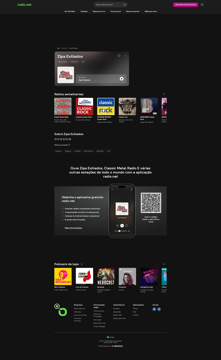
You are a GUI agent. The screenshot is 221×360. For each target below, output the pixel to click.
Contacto (116, 308)
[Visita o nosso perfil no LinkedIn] (154, 309)
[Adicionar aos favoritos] (119, 56)
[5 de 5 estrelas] (66, 139)
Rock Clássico (63, 62)
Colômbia (78, 151)
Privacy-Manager (100, 326)
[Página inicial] (58, 48)
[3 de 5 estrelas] (61, 139)
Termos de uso (99, 311)
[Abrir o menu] (202, 4)
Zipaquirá (68, 151)
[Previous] (157, 93)
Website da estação (61, 145)
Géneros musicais (132, 11)
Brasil (112, 337)
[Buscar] (124, 4)
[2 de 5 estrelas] (58, 139)
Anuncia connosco (80, 315)
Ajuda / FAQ (117, 315)
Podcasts (84, 11)
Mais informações (73, 228)
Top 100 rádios (69, 11)
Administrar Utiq (99, 323)
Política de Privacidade (98, 315)
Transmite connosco (77, 320)
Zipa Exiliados (84, 80)
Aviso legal (97, 320)
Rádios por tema (151, 11)
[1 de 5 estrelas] (55, 139)
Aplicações (117, 312)
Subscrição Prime (119, 318)
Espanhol (58, 151)
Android (135, 315)
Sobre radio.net (79, 308)
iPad (134, 312)
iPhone (135, 308)
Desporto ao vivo (99, 11)
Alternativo (74, 62)
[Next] (164, 93)
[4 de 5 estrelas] (64, 139)
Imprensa (77, 312)
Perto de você (116, 11)
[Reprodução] (122, 79)
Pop (83, 62)
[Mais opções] (125, 55)
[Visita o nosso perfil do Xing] (159, 309)
